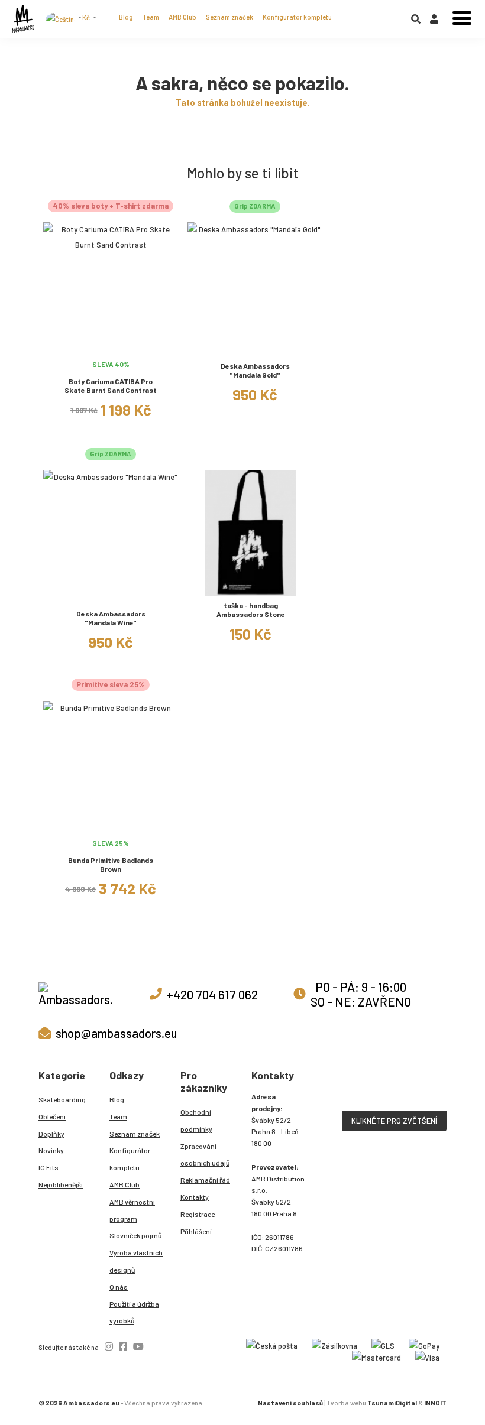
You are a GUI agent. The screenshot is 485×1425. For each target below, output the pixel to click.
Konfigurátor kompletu (297, 17)
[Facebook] (123, 1346)
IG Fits (48, 1167)
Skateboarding (62, 1099)
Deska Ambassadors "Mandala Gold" (255, 370)
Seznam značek (229, 17)
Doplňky (51, 1133)
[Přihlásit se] (434, 21)
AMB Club (182, 17)
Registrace (197, 1214)
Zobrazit (111, 347)
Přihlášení (196, 1231)
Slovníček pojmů (135, 1235)
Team (151, 17)
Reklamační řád (205, 1180)
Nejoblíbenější (60, 1184)
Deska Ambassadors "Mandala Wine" (111, 618)
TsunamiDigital (392, 1403)
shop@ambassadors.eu (116, 1032)
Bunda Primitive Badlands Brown (110, 864)
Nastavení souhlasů (290, 1403)
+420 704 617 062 (212, 994)
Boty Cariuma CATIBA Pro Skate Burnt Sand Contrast (110, 385)
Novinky (51, 1150)
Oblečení (52, 1116)
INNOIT (435, 1403)
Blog (126, 17)
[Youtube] (138, 1346)
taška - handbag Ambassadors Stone (250, 609)
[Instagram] (109, 1346)
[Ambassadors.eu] (23, 19)
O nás (118, 1287)
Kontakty (194, 1197)
